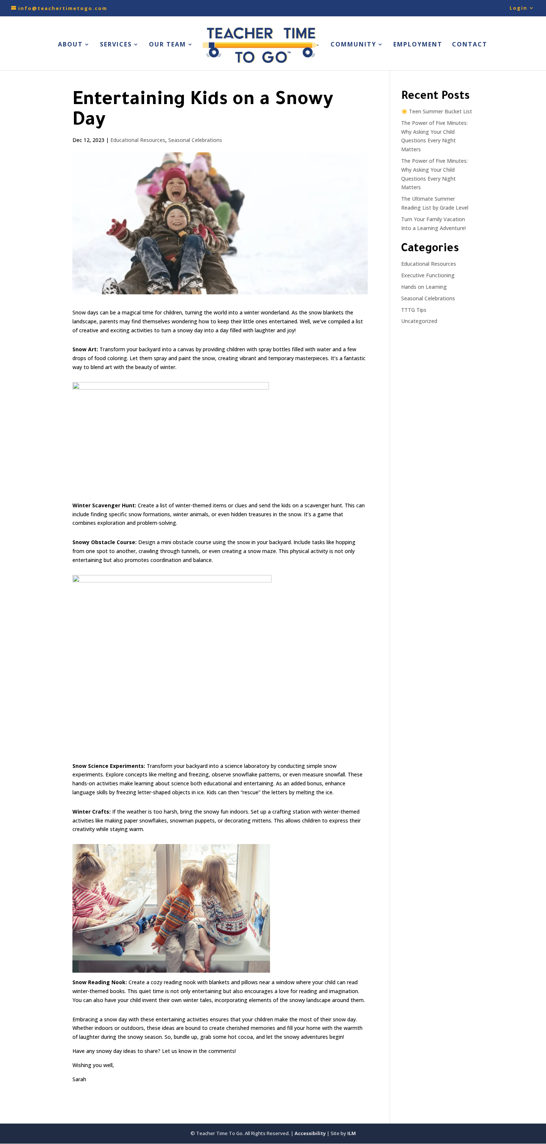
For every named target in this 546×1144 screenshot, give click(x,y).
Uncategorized (419, 320)
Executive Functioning (428, 275)
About (70, 45)
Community (353, 45)
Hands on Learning (424, 286)
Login (518, 8)
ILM (351, 1133)
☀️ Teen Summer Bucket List (436, 111)
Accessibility (310, 1133)
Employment (417, 45)
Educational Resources (137, 139)
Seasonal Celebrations (195, 139)
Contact (469, 45)
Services (116, 45)
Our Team (167, 45)
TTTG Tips (413, 309)
